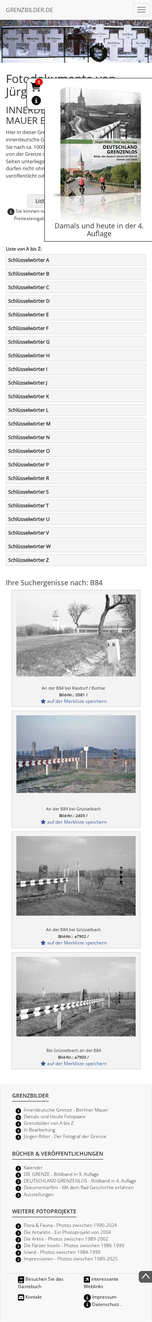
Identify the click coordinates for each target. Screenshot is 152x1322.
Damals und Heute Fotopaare (55, 1116)
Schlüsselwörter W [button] (29, 546)
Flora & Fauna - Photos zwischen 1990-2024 (70, 1225)
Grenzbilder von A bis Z (49, 1123)
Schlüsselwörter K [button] (28, 396)
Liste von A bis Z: (24, 248)
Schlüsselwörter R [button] (28, 478)
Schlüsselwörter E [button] (28, 314)
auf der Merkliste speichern (76, 701)
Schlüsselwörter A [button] (28, 259)
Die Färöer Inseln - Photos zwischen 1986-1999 (74, 1245)
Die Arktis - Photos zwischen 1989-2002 (66, 1239)
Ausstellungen (39, 1194)
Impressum (104, 1297)
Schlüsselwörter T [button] (28, 505)
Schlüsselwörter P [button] (28, 464)
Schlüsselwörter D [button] (28, 300)
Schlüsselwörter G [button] (28, 341)
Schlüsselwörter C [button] (28, 287)
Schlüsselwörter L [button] (28, 409)
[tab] (76, 259)
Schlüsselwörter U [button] (28, 518)
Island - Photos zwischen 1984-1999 (62, 1252)
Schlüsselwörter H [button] (29, 355)
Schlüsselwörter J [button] (27, 382)
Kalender (33, 1167)
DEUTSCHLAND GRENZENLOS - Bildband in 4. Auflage (80, 1180)
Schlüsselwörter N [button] (29, 437)
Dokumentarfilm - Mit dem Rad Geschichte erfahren (79, 1187)
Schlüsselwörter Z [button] (28, 559)
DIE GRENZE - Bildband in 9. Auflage (61, 1174)
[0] (36, 88)
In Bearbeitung (39, 1129)
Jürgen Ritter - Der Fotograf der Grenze (65, 1136)
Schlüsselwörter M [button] (29, 423)
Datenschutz (105, 1304)
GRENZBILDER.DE (29, 10)
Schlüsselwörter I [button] (28, 368)
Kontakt (33, 1297)
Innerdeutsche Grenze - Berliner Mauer (66, 1110)
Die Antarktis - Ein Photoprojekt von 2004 (67, 1232)
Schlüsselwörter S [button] (28, 491)
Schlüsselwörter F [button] (28, 328)
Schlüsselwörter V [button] (28, 532)
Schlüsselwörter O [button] (29, 450)
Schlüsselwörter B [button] (28, 273)
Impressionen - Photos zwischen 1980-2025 (71, 1258)
